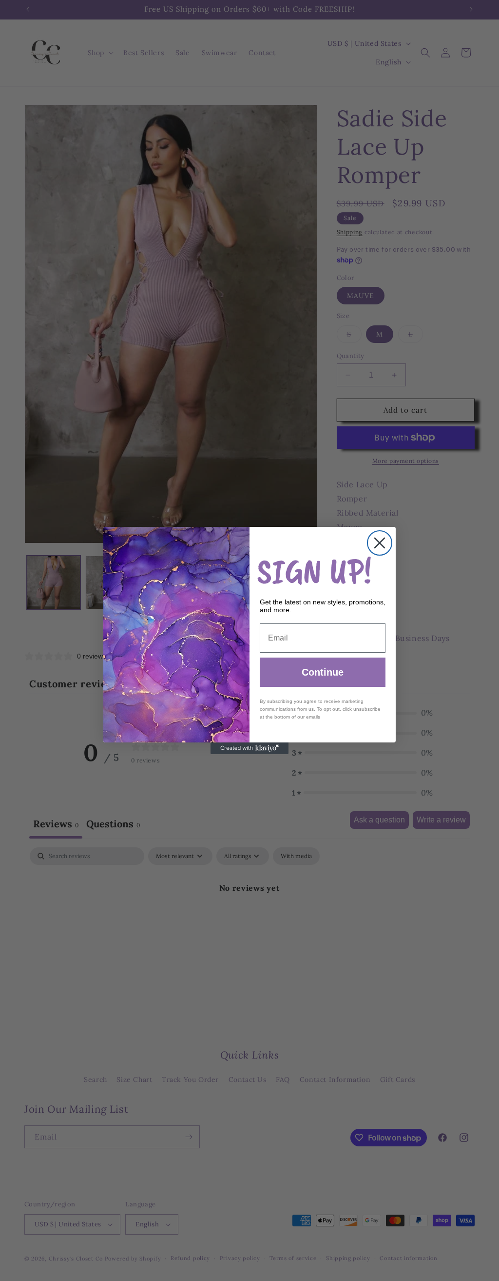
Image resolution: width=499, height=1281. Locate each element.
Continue (323, 672)
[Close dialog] (379, 543)
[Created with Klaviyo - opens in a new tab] (249, 748)
